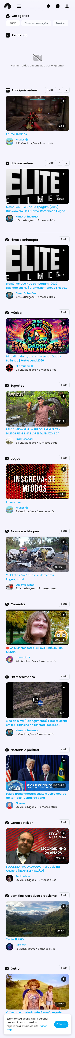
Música (60, 23)
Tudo (12, 23)
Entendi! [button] (61, 1024)
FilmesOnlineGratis (27, 216)
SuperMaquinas (25, 585)
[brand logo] (9, 6)
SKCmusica (23, 366)
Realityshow (23, 876)
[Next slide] (67, 90)
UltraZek (21, 945)
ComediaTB (23, 657)
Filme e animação (36, 23)
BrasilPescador (24, 439)
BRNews (20, 803)
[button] (58, 6)
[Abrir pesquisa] (48, 6)
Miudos (20, 139)
